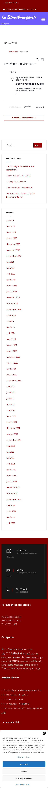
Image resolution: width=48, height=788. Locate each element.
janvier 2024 (12, 351)
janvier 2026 (12, 238)
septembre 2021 (14, 440)
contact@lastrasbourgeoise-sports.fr (21, 9)
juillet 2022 (11, 392)
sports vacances (15, 664)
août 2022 (11, 386)
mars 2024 (11, 339)
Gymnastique (11, 653)
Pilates (36, 661)
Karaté (26, 653)
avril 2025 (11, 273)
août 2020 (11, 505)
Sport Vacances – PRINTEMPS (19, 187)
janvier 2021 (12, 481)
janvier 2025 (12, 291)
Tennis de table (30, 664)
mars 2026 (11, 232)
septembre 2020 (14, 499)
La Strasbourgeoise (18, 17)
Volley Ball (30, 668)
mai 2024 (11, 327)
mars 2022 (11, 416)
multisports (4, 661)
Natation (13, 661)
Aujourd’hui (27, 107)
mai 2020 (11, 517)
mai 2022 (11, 404)
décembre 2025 (13, 244)
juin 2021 (10, 452)
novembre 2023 (13, 357)
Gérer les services (23, 757)
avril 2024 (11, 333)
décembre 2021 (13, 428)
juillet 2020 (11, 511)
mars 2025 (11, 279)
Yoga (38, 668)
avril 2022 (11, 410)
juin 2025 (10, 262)
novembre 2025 (13, 250)
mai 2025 (11, 267)
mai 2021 (10, 457)
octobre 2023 (12, 362)
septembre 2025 (14, 256)
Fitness (28, 649)
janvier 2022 (12, 422)
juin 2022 (10, 398)
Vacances (20, 668)
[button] (44, 733)
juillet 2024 (11, 315)
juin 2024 (10, 321)
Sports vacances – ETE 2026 (19, 175)
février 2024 (12, 345)
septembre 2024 (14, 309)
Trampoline (8, 668)
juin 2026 (10, 220)
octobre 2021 (12, 434)
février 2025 (12, 285)
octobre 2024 (12, 303)
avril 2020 (11, 523)
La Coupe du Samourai (16, 181)
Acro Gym (7, 649)
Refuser (24, 771)
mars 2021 (11, 469)
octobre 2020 (12, 493)
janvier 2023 (12, 374)
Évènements (13, 51)
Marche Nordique (35, 657)
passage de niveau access (26, 661)
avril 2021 (11, 463)
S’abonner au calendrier (22, 117)
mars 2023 (11, 368)
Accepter (24, 764)
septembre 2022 (14, 380)
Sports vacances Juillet (30, 83)
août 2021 (11, 446)
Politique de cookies (22, 784)
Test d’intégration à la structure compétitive (22, 690)
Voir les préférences (24, 778)
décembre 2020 (13, 487)
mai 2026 (11, 226)
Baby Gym (19, 649)
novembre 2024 (13, 297)
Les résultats (19, 657)
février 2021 (12, 475)
